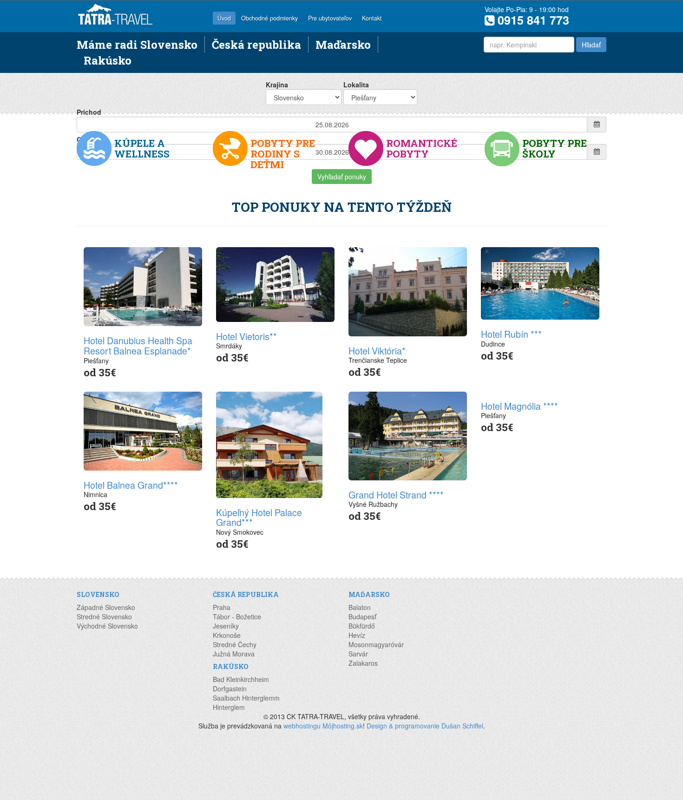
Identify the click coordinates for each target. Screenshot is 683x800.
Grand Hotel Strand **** (396, 494)
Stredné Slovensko (104, 616)
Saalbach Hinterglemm (246, 697)
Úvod (224, 18)
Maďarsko (343, 44)
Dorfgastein (230, 688)
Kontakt (372, 18)
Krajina (277, 84)
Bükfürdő (361, 625)
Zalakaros (363, 663)
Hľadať (591, 44)
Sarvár (358, 653)
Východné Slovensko (107, 625)
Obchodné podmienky (269, 18)
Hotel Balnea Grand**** (131, 485)
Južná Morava (234, 653)
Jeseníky (226, 625)
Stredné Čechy (234, 644)
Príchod (89, 112)
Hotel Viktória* (377, 350)
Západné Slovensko (106, 607)
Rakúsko (107, 60)
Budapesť (362, 616)
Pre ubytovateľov (330, 18)
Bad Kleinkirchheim (241, 679)
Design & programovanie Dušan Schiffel (425, 725)
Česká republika (256, 44)
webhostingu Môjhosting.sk (323, 725)
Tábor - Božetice (237, 616)
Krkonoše (227, 635)
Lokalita (356, 84)
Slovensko (98, 594)
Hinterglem (229, 707)
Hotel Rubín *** (511, 334)
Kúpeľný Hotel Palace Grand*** (259, 517)
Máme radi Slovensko (137, 44)
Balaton (359, 607)
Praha (221, 607)
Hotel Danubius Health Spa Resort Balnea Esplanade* (138, 345)
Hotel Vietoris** (246, 336)
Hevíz (356, 635)
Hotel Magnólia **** (519, 406)
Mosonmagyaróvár (376, 644)
